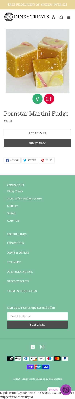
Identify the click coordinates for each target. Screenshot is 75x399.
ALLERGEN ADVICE (20, 272)
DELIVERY (14, 262)
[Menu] (69, 17)
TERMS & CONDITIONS (22, 291)
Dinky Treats (28, 378)
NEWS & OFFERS (18, 252)
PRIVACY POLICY (18, 281)
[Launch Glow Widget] (65, 389)
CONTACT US (15, 243)
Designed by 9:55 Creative (49, 378)
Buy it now (37, 143)
